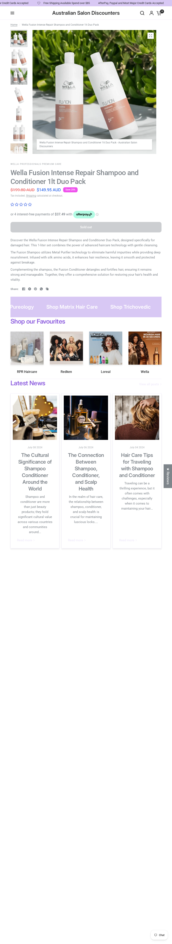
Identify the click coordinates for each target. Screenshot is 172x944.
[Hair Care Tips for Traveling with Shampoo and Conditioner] (137, 418)
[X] (29, 288)
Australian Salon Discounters (86, 13)
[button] (84, 905)
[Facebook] (23, 288)
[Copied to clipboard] (47, 288)
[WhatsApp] (41, 288)
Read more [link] (24, 540)
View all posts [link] (149, 384)
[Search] (142, 13)
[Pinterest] (35, 288)
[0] (158, 13)
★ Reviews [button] (168, 476)
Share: (14, 289)
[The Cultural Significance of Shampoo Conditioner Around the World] (35, 418)
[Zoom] (150, 36)
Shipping (31, 195)
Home (13, 24)
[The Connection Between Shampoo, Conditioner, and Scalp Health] (86, 418)
